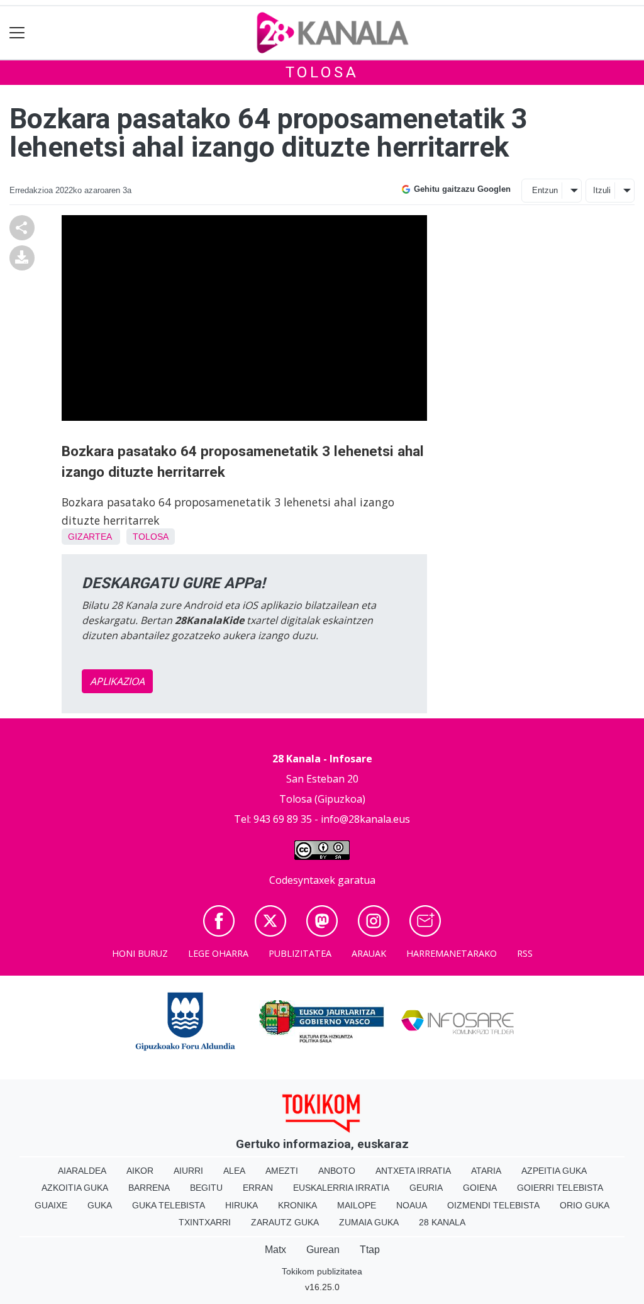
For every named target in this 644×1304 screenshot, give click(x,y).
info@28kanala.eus (365, 819)
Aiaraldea (82, 1171)
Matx (275, 1249)
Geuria (426, 1188)
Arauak (369, 953)
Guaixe (51, 1205)
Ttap (370, 1249)
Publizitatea (300, 953)
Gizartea (89, 537)
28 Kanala (442, 1222)
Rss (525, 953)
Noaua (411, 1205)
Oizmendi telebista (493, 1205)
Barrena (149, 1188)
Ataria (486, 1171)
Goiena (480, 1188)
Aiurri (188, 1171)
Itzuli (602, 190)
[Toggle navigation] (17, 33)
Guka (99, 1205)
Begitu (206, 1188)
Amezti (281, 1171)
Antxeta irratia (413, 1171)
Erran (258, 1188)
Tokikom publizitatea (322, 1271)
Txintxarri (205, 1222)
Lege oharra (218, 953)
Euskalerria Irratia (341, 1188)
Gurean (323, 1249)
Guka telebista (168, 1205)
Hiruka (241, 1205)
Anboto (336, 1171)
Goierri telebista (560, 1188)
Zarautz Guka (285, 1222)
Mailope (356, 1205)
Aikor (139, 1171)
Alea (234, 1171)
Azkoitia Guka (75, 1188)
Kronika (297, 1205)
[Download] (22, 257)
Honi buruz (140, 953)
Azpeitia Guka (554, 1171)
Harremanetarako (451, 953)
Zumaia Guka (369, 1222)
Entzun (545, 190)
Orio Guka (584, 1205)
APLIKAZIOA (117, 681)
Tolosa (322, 72)
